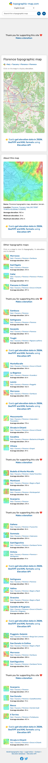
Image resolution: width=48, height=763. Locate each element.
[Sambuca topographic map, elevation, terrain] (6, 312)
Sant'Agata (15, 265)
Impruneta (33, 419)
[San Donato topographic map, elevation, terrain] (6, 698)
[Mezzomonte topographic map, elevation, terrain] (6, 419)
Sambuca (33, 258)
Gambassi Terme (36, 545)
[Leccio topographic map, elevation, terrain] (6, 384)
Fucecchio (34, 527)
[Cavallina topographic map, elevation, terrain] (6, 439)
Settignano (15, 320)
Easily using (25, 142)
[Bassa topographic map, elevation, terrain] (6, 707)
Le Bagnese (15, 373)
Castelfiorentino (35, 699)
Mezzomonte (16, 416)
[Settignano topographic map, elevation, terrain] (6, 322)
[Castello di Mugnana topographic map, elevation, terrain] (6, 610)
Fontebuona (34, 717)
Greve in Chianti (35, 288)
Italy (11, 258)
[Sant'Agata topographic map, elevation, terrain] (6, 267)
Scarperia (15, 499)
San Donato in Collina (20, 643)
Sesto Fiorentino (36, 474)
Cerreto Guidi (34, 708)
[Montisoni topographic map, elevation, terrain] (6, 482)
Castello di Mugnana (20, 607)
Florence (25, 258)
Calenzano (33, 536)
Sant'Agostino (17, 543)
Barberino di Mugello (37, 439)
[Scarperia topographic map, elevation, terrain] (6, 501)
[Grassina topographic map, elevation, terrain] (6, 599)
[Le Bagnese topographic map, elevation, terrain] (6, 375)
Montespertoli (35, 492)
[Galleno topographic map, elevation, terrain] (6, 526)
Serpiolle (14, 329)
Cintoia (13, 552)
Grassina (14, 597)
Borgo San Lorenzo (36, 637)
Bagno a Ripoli (35, 483)
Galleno (13, 524)
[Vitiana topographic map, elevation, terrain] (6, 448)
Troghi (13, 338)
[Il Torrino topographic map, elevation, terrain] (6, 716)
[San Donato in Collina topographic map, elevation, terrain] (6, 645)
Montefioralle (16, 363)
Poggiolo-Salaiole (18, 634)
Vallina (13, 588)
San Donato (15, 696)
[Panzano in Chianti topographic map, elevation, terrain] (6, 287)
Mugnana (22, 611)
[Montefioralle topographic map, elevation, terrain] (6, 365)
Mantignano (14, 556)
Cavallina (14, 437)
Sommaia (14, 533)
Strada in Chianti (18, 427)
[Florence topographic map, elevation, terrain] (23, 181)
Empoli (32, 449)
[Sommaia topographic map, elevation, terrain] (6, 535)
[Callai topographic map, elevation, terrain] (6, 277)
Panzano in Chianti (19, 285)
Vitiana (13, 446)
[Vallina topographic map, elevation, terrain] (6, 590)
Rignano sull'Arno (36, 341)
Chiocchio (13, 611)
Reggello (33, 384)
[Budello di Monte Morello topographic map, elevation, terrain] (6, 473)
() (20, 208)
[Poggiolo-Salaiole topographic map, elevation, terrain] (6, 636)
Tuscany (18, 258)
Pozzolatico (14, 421)
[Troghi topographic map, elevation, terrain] (6, 340)
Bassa (13, 705)
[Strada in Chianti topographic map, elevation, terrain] (6, 429)
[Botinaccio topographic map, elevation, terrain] (6, 492)
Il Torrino (14, 714)
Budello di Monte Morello (22, 471)
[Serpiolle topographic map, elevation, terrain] (6, 331)
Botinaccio (15, 490)
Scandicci (33, 375)
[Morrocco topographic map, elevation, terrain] (6, 258)
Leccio (13, 382)
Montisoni (15, 480)
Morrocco (15, 256)
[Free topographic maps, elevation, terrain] (4, 64)
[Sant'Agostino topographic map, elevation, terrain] (6, 545)
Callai (12, 274)
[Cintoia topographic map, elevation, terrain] (6, 555)
